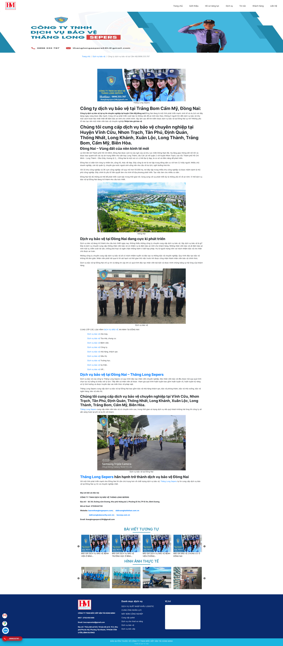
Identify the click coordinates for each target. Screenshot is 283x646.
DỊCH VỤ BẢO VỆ (111, 329)
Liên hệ (273, 6)
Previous (78, 546)
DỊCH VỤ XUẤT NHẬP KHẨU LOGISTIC (137, 606)
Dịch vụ (229, 6)
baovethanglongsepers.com (100, 510)
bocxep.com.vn (123, 515)
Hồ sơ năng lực (212, 6)
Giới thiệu (193, 6)
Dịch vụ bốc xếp (128, 629)
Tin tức (242, 6)
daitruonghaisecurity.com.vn (101, 515)
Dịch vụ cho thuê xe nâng (132, 621)
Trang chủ (178, 6)
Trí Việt (146, 644)
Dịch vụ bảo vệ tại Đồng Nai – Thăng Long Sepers (122, 374)
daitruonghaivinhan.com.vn (127, 510)
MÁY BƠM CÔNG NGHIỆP (132, 614)
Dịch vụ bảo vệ (99, 56)
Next (204, 546)
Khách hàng (258, 6)
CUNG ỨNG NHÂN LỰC (131, 610)
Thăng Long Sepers (88, 409)
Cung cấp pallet (128, 617)
